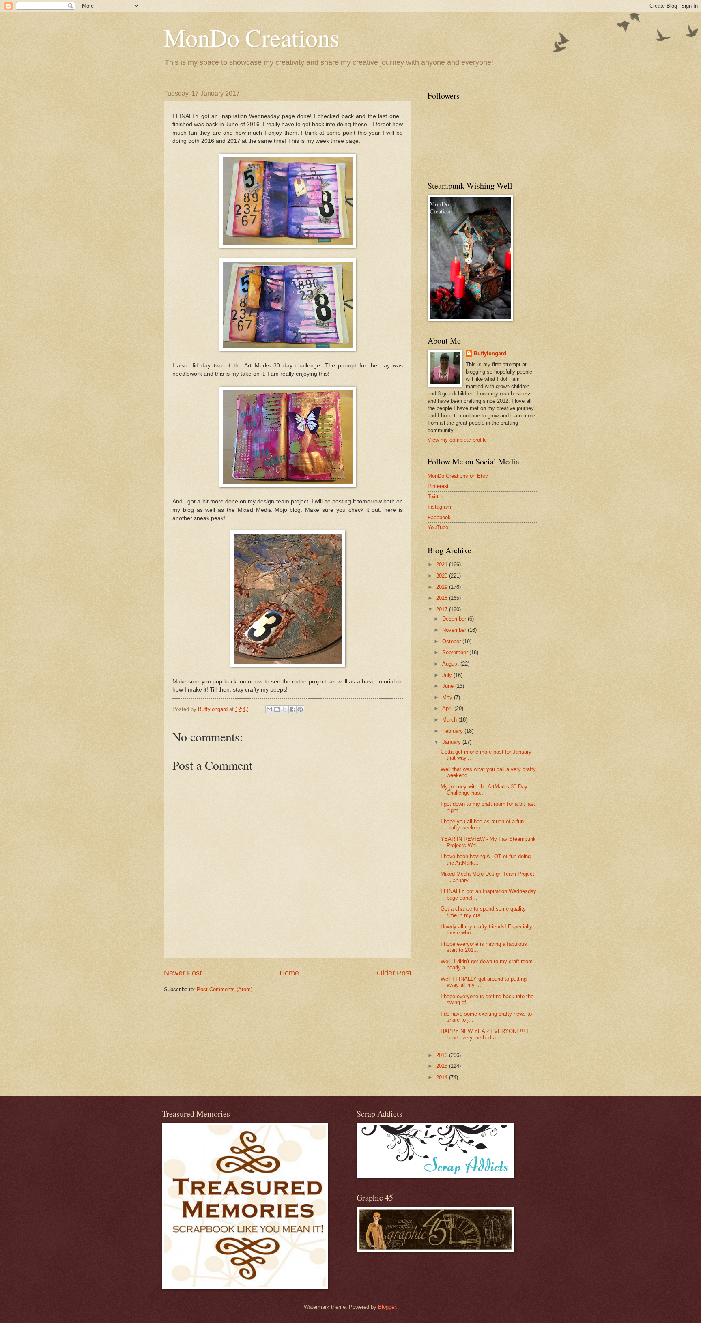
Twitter (435, 497)
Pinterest (438, 486)
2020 (442, 576)
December (455, 619)
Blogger (387, 1307)
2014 (442, 1077)
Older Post (394, 973)
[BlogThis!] (277, 709)
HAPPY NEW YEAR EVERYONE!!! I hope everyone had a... (484, 1034)
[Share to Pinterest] (300, 709)
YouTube (438, 527)
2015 (442, 1066)
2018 (442, 598)
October (452, 641)
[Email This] (269, 709)
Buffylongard (490, 353)
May (448, 697)
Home (289, 973)
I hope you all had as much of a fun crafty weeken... (482, 824)
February (453, 731)
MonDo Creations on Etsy (458, 476)
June (448, 686)
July (448, 675)
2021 (442, 564)
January (452, 742)
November (455, 630)
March (450, 720)
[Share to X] (285, 709)
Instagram (439, 507)
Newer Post (183, 973)
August (451, 664)
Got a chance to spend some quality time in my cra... (483, 912)
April (448, 708)
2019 (442, 587)
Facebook (439, 517)
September (455, 652)
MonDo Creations (251, 37)
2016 (442, 1055)
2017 (442, 609)
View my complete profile (457, 440)
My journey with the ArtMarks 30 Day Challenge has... (484, 790)
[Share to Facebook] (292, 709)
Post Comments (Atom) (224, 989)
